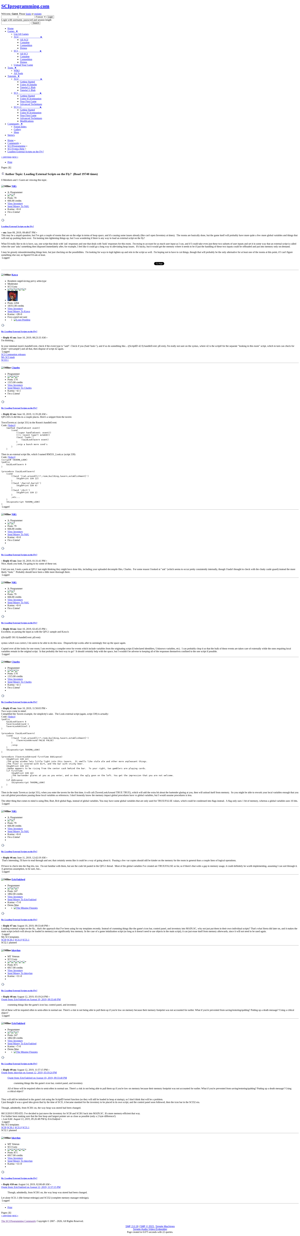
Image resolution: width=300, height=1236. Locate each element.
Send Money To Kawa (19, 311)
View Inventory (15, 203)
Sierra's (11, 135)
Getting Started (27, 81)
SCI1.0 (18, 939)
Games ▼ (13, 31)
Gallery (17, 129)
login (28, 13)
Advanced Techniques (31, 104)
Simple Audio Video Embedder (150, 1229)
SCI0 (3, 939)
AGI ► (28, 37)
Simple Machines (165, 1226)
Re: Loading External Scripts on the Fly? (19, 331)
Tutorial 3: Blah (27, 90)
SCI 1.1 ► (28, 107)
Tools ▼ (12, 67)
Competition (26, 45)
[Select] (11, 425)
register (37, 13)
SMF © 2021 (147, 1226)
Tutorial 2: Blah (27, 87)
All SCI (24, 53)
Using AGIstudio (28, 84)
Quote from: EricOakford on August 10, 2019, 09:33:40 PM (31, 999)
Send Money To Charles (20, 388)
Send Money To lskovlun (20, 973)
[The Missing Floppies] (26, 908)
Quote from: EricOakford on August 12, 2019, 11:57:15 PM (30, 1187)
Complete (25, 42)
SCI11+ (5, 360)
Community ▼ (15, 124)
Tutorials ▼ (14, 76)
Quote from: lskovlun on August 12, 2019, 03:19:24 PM (29, 1072)
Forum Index (20, 126)
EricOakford (18, 879)
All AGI (24, 39)
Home (11, 28)
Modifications (27, 121)
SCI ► (28, 51)
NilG (14, 186)
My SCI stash (8, 357)
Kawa (15, 274)
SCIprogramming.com (25, 6)
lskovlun (16, 950)
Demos (23, 48)
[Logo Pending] (22, 319)
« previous (6, 157)
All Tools (18, 73)
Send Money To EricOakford (22, 899)
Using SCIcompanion (30, 98)
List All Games (21, 34)
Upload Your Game (23, 65)
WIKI (17, 70)
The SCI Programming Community (18, 1221)
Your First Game (28, 101)
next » (15, 157)
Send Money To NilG (18, 206)
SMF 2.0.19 (131, 1226)
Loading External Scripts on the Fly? (17, 226)
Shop (16, 132)
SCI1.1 (25, 939)
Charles (16, 367)
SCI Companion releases (13, 354)
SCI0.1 (10, 939)
